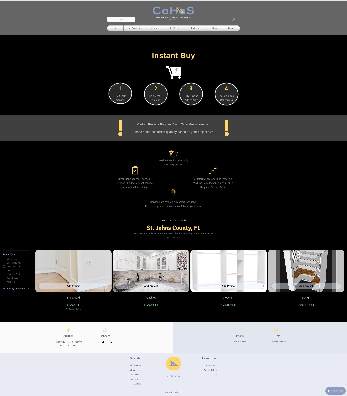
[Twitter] (103, 342)
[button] (233, 19)
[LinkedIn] (107, 342)
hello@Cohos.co (279, 341)
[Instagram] (111, 342)
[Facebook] (99, 342)
